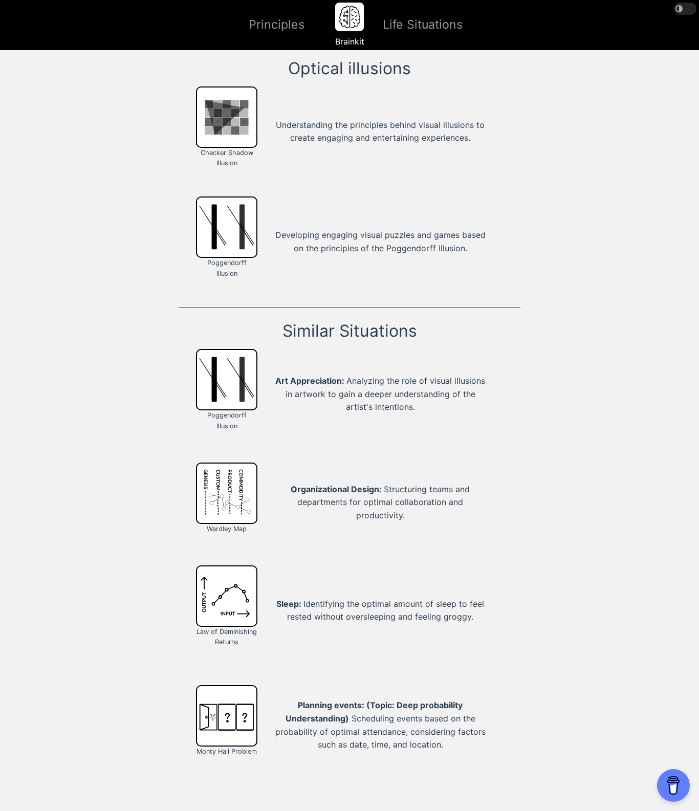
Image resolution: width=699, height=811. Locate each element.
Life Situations (423, 24)
